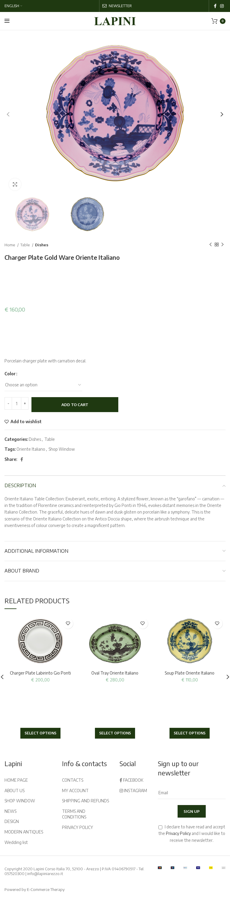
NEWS (10, 811)
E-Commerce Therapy (46, 889)
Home (10, 244)
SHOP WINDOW (19, 800)
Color (10, 373)
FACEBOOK (132, 780)
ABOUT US (14, 790)
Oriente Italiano (30, 449)
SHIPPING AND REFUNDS (85, 800)
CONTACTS (72, 780)
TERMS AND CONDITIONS (74, 814)
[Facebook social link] (215, 6)
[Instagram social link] (222, 6)
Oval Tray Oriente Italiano (114, 672)
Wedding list (16, 842)
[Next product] (223, 245)
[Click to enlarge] (15, 184)
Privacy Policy (178, 833)
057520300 (14, 873)
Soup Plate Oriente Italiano (189, 672)
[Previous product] (211, 245)
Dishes (41, 244)
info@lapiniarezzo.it (45, 873)
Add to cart (74, 404)
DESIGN (11, 821)
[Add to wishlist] (68, 623)
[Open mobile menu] (7, 21)
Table (25, 244)
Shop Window (62, 449)
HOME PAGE (16, 780)
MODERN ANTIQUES (23, 831)
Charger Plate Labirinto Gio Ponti (40, 672)
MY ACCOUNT (75, 790)
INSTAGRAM (135, 790)
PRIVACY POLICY (77, 827)
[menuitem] (13, 6)
